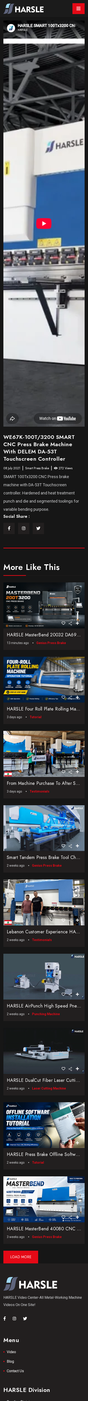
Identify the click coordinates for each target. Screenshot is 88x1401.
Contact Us (15, 1371)
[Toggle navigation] (78, 8)
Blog (10, 1361)
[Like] (63, 623)
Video (11, 1352)
